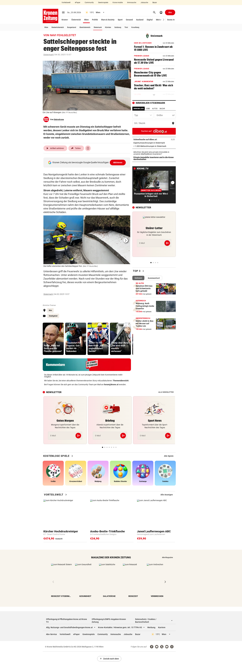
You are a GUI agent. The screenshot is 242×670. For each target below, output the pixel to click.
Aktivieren (117, 162)
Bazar (155, 2)
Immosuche (131, 2)
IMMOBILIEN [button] (138, 109)
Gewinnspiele (103, 2)
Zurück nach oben (109, 658)
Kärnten (108, 27)
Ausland (139, 20)
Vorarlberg (135, 27)
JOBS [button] (148, 109)
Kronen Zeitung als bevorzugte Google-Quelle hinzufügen (87, 162)
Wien (86, 20)
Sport (120, 20)
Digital (150, 20)
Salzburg (117, 27)
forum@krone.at (111, 384)
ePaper (77, 2)
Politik (95, 20)
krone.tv (171, 20)
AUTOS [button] (154, 109)
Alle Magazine (167, 557)
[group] (53, 339)
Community (89, 2)
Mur (50, 310)
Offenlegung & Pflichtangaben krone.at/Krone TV (66, 620)
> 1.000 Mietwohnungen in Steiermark (154, 146)
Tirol (126, 27)
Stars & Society (107, 20)
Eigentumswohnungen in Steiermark (154, 143)
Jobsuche (144, 2)
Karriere (161, 627)
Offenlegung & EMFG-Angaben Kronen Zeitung (109, 620)
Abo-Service (51, 634)
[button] (163, 20)
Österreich (76, 20)
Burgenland (71, 27)
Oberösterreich (84, 27)
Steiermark (98, 27)
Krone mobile (118, 2)
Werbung (151, 627)
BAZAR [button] (162, 109)
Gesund (129, 20)
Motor (158, 20)
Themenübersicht (121, 380)
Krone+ (65, 20)
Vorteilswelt (66, 2)
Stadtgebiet (53, 316)
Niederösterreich (58, 27)
